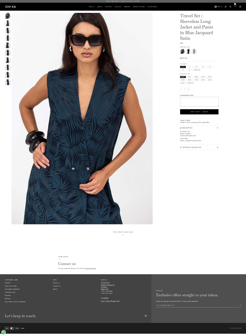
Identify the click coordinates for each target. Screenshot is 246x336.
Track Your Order (11, 286)
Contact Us (57, 286)
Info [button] (55, 280)
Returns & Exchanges (191, 147)
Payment (8, 295)
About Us (56, 283)
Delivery (8, 298)
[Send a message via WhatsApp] (3, 332)
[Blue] (183, 52)
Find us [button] (104, 280)
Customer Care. (90, 268)
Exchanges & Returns (12, 289)
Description (187, 128)
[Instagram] (146, 316)
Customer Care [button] (11, 280)
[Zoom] (82, 118)
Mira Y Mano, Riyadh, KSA (110, 301)
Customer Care (10, 292)
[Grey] (194, 52)
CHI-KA (234, 328)
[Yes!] (239, 305)
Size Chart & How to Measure (15, 302)
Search (55, 289)
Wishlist (7, 283)
